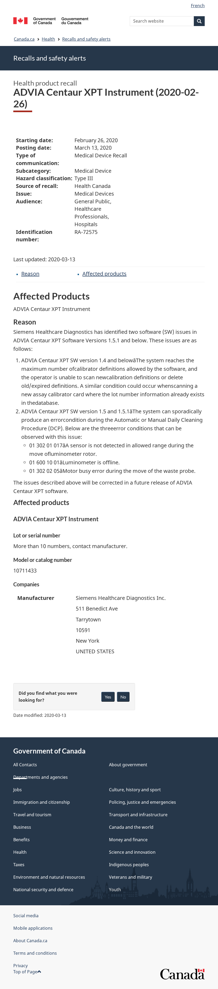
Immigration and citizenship (41, 802)
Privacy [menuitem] (20, 966)
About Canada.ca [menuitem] (30, 941)
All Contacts (25, 765)
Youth (115, 890)
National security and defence (43, 890)
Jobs (17, 790)
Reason (30, 273)
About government (128, 765)
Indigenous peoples (129, 865)
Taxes (18, 865)
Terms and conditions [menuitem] (35, 953)
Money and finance (128, 840)
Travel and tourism (32, 815)
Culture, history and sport (135, 790)
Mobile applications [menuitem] (33, 928)
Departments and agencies (40, 777)
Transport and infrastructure (138, 815)
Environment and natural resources (49, 877)
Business (22, 827)
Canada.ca (24, 39)
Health (48, 39)
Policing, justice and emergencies (142, 802)
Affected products (104, 273)
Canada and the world (131, 827)
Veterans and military (130, 877)
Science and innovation (132, 852)
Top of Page (25, 972)
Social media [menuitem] (26, 916)
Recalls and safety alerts (86, 39)
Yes (108, 696)
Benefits (21, 840)
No (123, 696)
